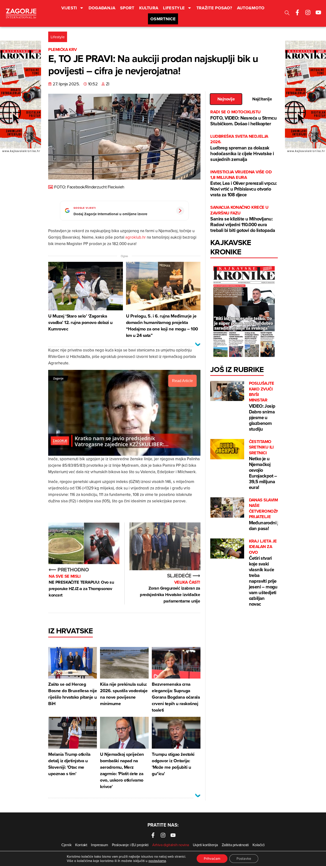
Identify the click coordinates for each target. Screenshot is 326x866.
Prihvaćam (212, 858)
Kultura (148, 8)
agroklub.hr (135, 237)
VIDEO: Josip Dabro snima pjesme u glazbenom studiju (262, 406)
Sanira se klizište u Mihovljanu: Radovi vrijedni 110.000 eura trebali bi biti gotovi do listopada (242, 219)
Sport (127, 8)
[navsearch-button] (287, 13)
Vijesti (69, 8)
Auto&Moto (251, 8)
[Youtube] (318, 12)
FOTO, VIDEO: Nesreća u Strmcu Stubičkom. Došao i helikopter (243, 118)
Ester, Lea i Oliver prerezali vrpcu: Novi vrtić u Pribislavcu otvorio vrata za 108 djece (243, 183)
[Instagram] (308, 12)
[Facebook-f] (297, 12)
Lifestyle (174, 8)
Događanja (102, 8)
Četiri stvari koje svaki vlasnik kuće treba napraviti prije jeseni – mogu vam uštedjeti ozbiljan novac (263, 572)
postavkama (157, 861)
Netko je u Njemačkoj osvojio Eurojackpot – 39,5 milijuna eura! (263, 465)
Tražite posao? (214, 8)
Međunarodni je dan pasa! (265, 514)
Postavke (244, 858)
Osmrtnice (163, 19)
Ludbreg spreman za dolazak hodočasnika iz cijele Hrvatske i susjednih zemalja (242, 148)
